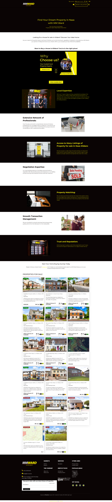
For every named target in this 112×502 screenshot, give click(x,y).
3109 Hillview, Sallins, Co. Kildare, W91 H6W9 (54, 414)
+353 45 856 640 (27, 470)
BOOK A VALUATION (81, 4)
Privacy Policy (75, 463)
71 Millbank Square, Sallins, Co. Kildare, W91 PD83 (34, 383)
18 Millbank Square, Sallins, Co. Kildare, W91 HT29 (34, 294)
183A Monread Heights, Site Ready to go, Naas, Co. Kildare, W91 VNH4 (78, 414)
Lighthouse (61, 501)
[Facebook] (73, 485)
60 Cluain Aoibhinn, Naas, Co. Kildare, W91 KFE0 (33, 324)
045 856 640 (72, 1)
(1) (74, 475)
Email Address (26, 484)
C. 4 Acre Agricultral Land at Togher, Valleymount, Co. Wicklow (76, 354)
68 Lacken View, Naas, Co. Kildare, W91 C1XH (55, 324)
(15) (75, 472)
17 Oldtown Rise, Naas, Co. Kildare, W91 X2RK (33, 354)
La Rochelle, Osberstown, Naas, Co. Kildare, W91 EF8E (54, 443)
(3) (75, 474)
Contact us (44, 267)
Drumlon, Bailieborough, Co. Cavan (32, 442)
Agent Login (70, 494)
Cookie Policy (75, 465)
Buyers (45, 465)
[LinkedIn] (76, 485)
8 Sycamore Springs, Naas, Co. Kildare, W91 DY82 (77, 294)
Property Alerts (61, 472)
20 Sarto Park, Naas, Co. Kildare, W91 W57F (54, 383)
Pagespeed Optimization (53, 501)
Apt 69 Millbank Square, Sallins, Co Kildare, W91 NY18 (78, 324)
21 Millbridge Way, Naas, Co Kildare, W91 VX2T (55, 354)
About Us (46, 471)
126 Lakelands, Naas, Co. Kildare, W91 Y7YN (32, 414)
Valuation (60, 463)
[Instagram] (80, 485)
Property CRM (62, 494)
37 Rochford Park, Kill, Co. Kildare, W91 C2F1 (77, 383)
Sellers (45, 463)
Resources (46, 472)
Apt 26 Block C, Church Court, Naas (54, 293)
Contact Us (60, 471)
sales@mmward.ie (79, 1)
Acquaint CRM (52, 494)
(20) (74, 471)
